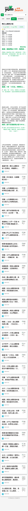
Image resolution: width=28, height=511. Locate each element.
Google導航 (14, 27)
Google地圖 (6, 27)
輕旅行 (14, 18)
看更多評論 (23, 47)
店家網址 (21, 27)
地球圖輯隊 (21, 18)
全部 (3, 18)
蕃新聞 (8, 18)
